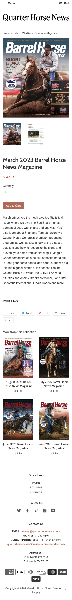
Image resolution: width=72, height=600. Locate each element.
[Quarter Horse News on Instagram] (44, 511)
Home (6, 33)
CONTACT (36, 492)
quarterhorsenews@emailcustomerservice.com (36, 544)
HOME (36, 482)
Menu (11, 3)
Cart (66, 3)
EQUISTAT (36, 487)
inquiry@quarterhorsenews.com (40, 531)
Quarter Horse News (39, 588)
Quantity (8, 186)
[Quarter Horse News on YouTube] (53, 511)
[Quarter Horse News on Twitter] (19, 511)
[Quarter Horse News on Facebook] (27, 511)
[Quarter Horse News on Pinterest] (36, 511)
